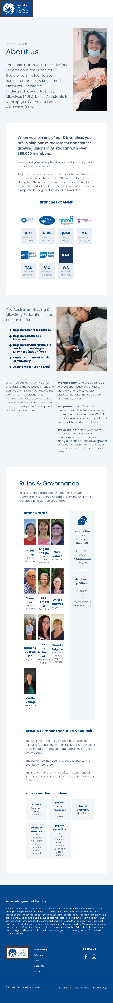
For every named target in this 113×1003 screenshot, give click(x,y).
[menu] (106, 8)
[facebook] (86, 957)
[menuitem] (44, 949)
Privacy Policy (65, 987)
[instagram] (94, 957)
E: (82, 598)
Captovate (46, 987)
